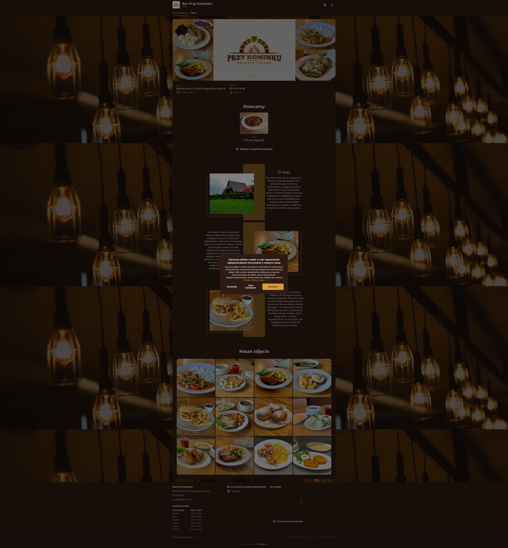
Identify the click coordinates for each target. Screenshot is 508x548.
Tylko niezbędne (250, 286)
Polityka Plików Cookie (254, 280)
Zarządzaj (232, 287)
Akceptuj (273, 287)
